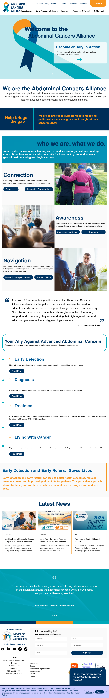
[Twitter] (25, 649)
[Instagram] (20, 649)
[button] (27, 11)
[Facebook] (2, 649)
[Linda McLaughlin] (54, 615)
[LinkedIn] (8, 649)
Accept (99, 692)
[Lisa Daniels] (52, 615)
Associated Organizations (40, 669)
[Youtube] (14, 649)
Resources (34, 663)
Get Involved (35, 671)
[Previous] (12, 47)
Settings (89, 692)
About (32, 674)
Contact (33, 676)
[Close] (106, 691)
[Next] (97, 47)
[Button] (80, 53)
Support (33, 666)
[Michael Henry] (56, 615)
